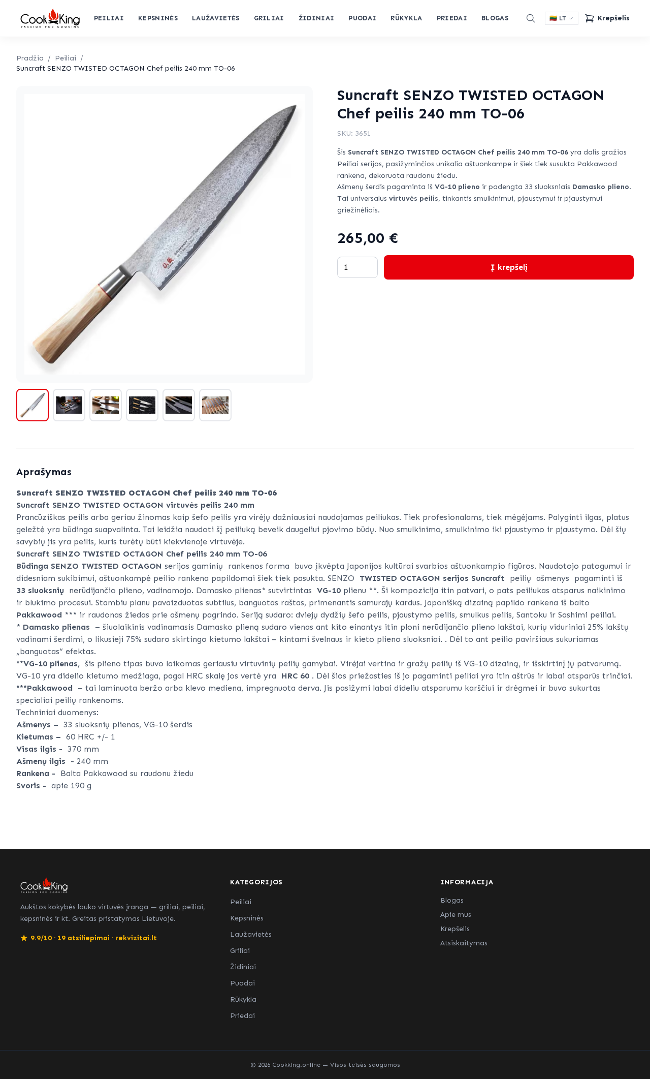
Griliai (269, 18)
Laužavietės (216, 18)
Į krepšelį (509, 267)
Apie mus (455, 914)
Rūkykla (406, 18)
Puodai (362, 18)
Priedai (452, 18)
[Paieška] (531, 18)
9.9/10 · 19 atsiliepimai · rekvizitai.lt (88, 938)
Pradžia (30, 58)
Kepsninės (158, 18)
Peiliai (109, 18)
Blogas (494, 18)
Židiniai (317, 18)
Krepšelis (455, 928)
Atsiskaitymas (464, 943)
